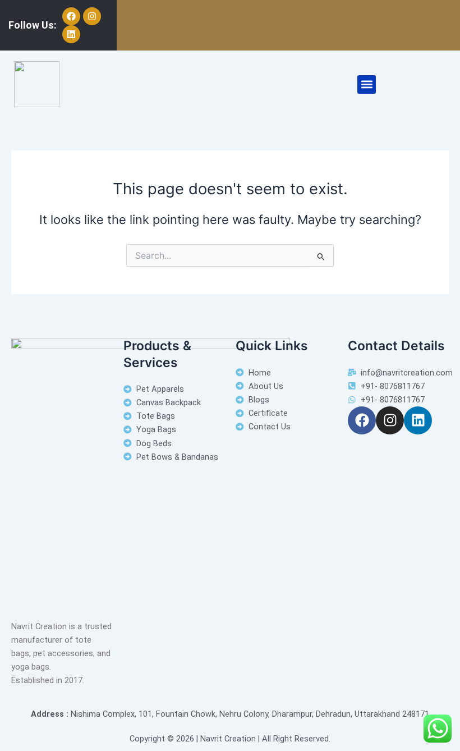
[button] (366, 84)
